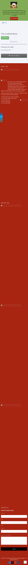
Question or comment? (6, 535)
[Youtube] (15, 562)
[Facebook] (10, 562)
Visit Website (5, 37)
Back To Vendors (15, 55)
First (2, 519)
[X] (12, 562)
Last (2, 525)
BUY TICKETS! (14, 18)
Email (2, 528)
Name (3, 513)
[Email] (18, 562)
